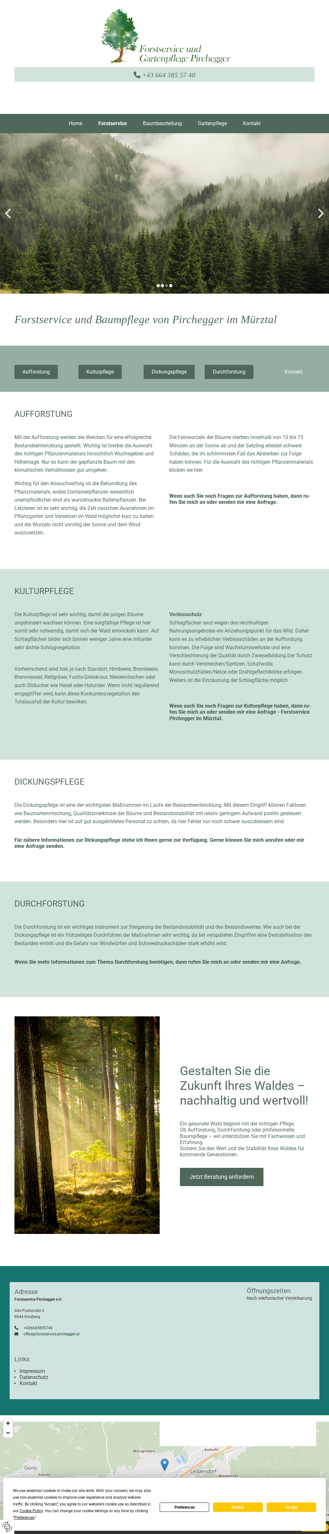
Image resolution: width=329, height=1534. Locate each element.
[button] (36, 372)
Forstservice (112, 123)
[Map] (164, 1471)
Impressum (32, 1371)
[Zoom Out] (8, 1433)
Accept (291, 1507)
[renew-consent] (7, 1527)
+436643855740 (33, 1328)
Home (75, 123)
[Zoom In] (8, 1423)
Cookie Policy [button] (31, 1511)
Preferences (184, 1507)
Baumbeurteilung (162, 123)
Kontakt (252, 123)
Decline (238, 1507)
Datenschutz (34, 1377)
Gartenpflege (212, 123)
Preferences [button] (24, 1517)
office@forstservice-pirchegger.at (47, 1334)
